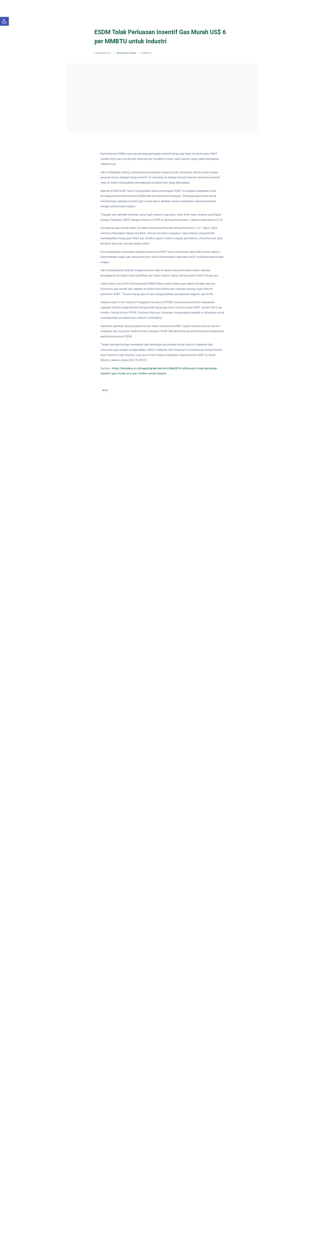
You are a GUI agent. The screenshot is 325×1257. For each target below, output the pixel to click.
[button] (4, 21)
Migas (105, 390)
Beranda (168, 6)
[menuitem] (168, 6)
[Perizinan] (94, 1041)
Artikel (227, 6)
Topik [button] (181, 6)
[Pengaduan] (225, 1041)
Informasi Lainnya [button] (247, 6)
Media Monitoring (126, 53)
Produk (213, 6)
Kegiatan (198, 6)
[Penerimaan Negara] (159, 1041)
